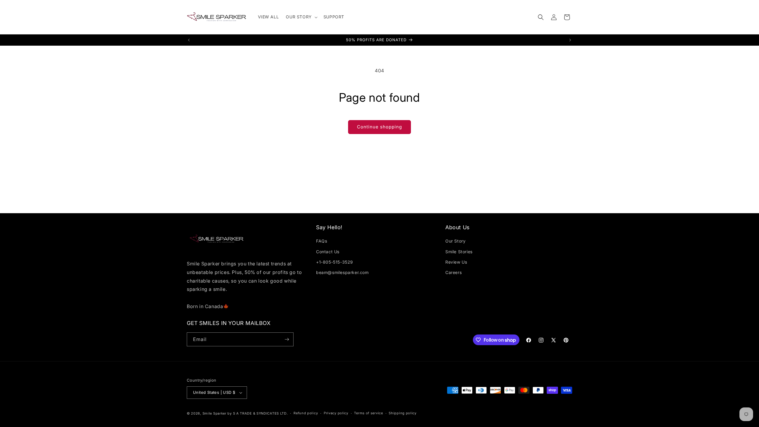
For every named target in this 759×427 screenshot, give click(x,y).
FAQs (321, 240)
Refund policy (306, 413)
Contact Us (327, 251)
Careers (453, 272)
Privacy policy (336, 413)
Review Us (456, 262)
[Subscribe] (286, 339)
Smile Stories (459, 251)
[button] (301, 17)
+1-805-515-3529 (334, 262)
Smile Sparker (214, 413)
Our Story (455, 240)
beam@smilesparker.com (342, 272)
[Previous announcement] (188, 40)
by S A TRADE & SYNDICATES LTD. (257, 413)
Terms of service (368, 413)
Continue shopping (379, 127)
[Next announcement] (570, 40)
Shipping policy (403, 413)
